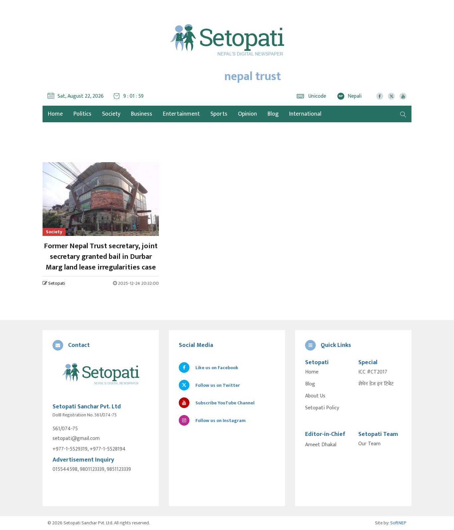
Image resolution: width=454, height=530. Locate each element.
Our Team (369, 444)
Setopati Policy (322, 408)
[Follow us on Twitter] (391, 96)
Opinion (247, 114)
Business (141, 114)
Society (111, 114)
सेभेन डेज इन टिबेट (376, 384)
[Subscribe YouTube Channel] (402, 96)
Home (311, 372)
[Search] (403, 114)
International (305, 114)
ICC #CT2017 (372, 372)
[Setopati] (101, 374)
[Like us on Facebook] (379, 96)
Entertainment (181, 114)
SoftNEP (398, 523)
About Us (315, 396)
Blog (273, 114)
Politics (82, 114)
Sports (218, 114)
